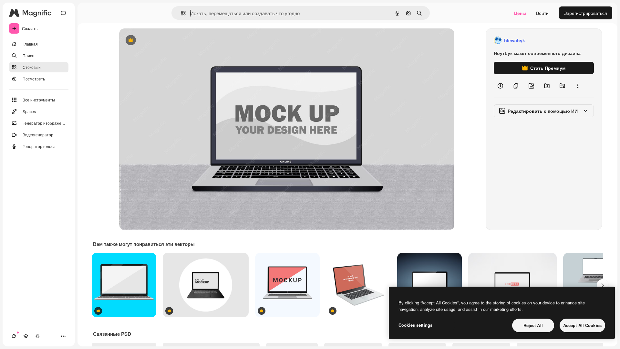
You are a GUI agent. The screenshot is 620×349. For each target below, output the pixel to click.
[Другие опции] (577, 85)
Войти (542, 13)
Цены (520, 13)
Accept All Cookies (582, 325)
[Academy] (26, 336)
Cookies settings (415, 325)
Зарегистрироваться (585, 13)
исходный (162, 40)
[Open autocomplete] (181, 13)
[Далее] (602, 285)
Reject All (533, 325)
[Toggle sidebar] (63, 13)
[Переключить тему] (37, 336)
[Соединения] (14, 336)
